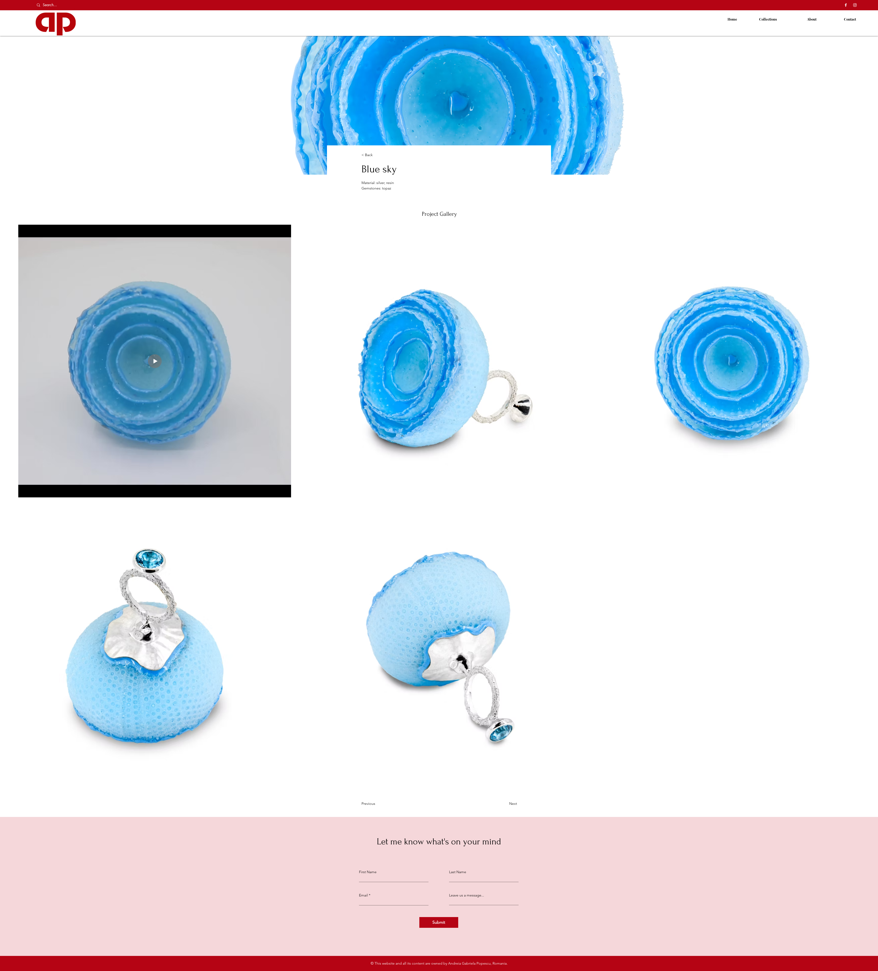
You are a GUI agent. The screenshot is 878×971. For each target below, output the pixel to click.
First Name (368, 872)
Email (363, 895)
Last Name (457, 872)
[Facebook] (845, 5)
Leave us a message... (466, 895)
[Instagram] (855, 5)
